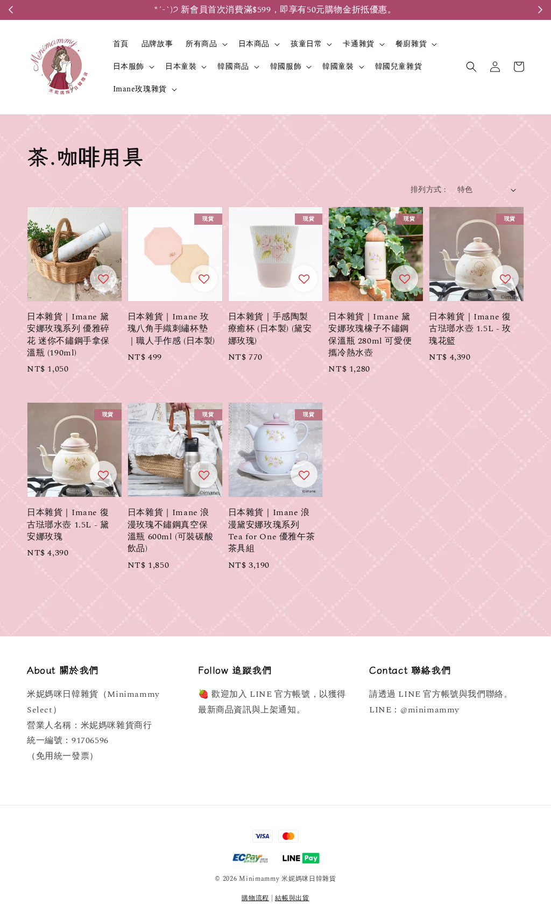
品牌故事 (157, 43)
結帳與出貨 (292, 898)
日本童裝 (180, 67)
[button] (471, 67)
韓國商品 (233, 67)
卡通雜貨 (358, 44)
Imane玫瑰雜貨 (140, 89)
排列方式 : (428, 189)
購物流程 (255, 898)
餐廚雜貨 (411, 44)
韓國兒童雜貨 (398, 66)
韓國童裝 (338, 67)
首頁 (121, 43)
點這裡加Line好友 (332, 9)
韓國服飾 (285, 67)
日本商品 (254, 44)
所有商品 (201, 44)
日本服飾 (128, 67)
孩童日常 (306, 44)
